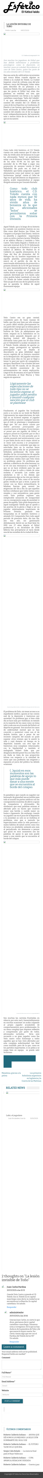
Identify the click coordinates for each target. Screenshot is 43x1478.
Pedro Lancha (10, 30)
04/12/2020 (25, 30)
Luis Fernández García (15, 1118)
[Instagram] (7, 1416)
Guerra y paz (34, 1464)
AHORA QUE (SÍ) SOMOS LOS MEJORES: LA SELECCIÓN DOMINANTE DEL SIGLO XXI (21, 1437)
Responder (11, 1307)
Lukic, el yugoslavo (13, 1115)
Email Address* (8, 1381)
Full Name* (7, 1373)
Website (5, 1390)
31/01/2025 (33, 1118)
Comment (6, 1358)
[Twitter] (13, 1416)
